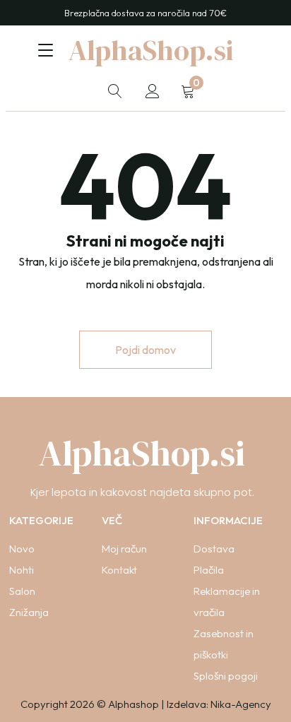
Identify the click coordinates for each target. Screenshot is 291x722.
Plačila (209, 569)
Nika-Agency (240, 704)
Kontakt (119, 569)
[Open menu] (45, 50)
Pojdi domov (145, 350)
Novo (22, 548)
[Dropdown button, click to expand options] (115, 91)
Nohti (21, 569)
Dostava (214, 548)
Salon (22, 591)
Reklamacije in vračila (227, 601)
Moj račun (124, 548)
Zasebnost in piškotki (224, 644)
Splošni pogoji (226, 675)
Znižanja (29, 612)
